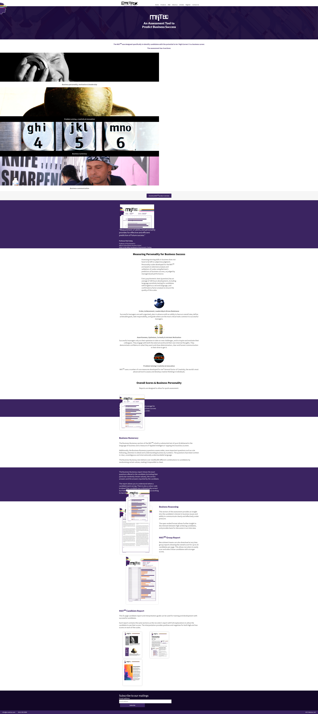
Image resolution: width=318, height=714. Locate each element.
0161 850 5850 (22, 712)
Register (188, 5)
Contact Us (195, 5)
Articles (181, 5)
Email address (124, 698)
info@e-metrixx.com (8, 712)
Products (163, 5)
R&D (169, 5)
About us (174, 5)
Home (157, 5)
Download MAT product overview (159, 196)
